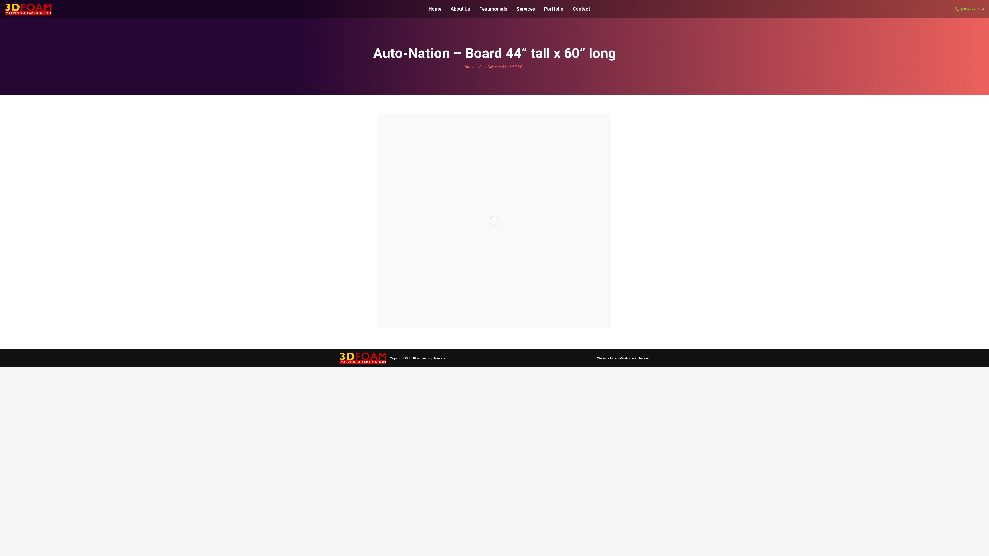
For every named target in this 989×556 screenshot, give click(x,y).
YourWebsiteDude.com (632, 358)
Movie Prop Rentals (431, 358)
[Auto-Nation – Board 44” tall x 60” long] (494, 220)
